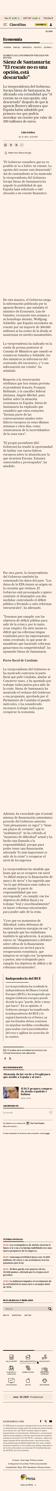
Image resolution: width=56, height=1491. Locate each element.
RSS (24, 1467)
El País (49, 31)
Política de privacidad (38, 1464)
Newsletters (32, 1467)
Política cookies (36, 1460)
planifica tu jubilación (11, 1373)
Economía (12, 39)
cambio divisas (28, 1372)
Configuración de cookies (18, 1464)
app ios (28, 1385)
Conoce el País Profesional (28, 1397)
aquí (47, 1133)
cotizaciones (11, 1385)
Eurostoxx (16, 1315)
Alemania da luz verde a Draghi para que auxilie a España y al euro (26, 1076)
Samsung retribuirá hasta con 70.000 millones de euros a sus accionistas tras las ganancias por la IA (26, 1260)
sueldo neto (44, 1361)
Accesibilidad (11, 1467)
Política (38, 47)
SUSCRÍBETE (41, 25)
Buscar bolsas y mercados (18, 1300)
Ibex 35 (8, 18)
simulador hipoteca (28, 1361)
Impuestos (27, 47)
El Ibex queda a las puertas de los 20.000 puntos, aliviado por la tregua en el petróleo (26, 1272)
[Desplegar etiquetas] (51, 1112)
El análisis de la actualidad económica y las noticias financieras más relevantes (25, 1051)
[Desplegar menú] (5, 25)
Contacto (16, 1460)
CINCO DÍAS (28, 132)
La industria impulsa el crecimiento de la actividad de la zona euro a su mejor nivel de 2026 (27, 1284)
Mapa (20, 1467)
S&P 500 (27, 18)
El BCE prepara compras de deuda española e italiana (36, 1092)
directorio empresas (44, 1373)
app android (44, 1385)
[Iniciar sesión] (51, 24)
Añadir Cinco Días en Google (19, 153)
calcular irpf (11, 1361)
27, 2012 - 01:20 (28, 137)
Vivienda (7, 47)
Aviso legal (25, 1460)
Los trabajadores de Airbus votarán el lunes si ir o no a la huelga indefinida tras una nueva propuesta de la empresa (27, 1248)
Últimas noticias (13, 1239)
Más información (9, 1126)
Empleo (16, 47)
